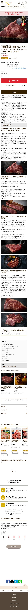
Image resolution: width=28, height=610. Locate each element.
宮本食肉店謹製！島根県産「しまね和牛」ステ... (15, 441)
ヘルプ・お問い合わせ (14, 606)
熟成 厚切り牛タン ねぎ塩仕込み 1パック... (5, 441)
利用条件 (14, 597)
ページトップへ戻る (25, 585)
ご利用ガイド (4, 410)
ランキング (22, 6)
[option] (14, 29)
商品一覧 (3, 406)
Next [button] (25, 29)
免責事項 (14, 600)
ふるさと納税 (9, 6)
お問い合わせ (4, 413)
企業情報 (14, 594)
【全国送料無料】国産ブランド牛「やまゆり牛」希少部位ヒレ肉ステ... (7, 387)
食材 (13, 590)
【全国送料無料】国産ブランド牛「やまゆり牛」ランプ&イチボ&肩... (20, 387)
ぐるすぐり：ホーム (5, 590)
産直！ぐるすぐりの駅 (5, 393)
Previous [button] (2, 29)
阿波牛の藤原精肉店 (5, 445)
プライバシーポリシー (14, 603)
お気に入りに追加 (11, 85)
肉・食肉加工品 (20, 590)
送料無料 (16, 6)
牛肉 (27, 590)
